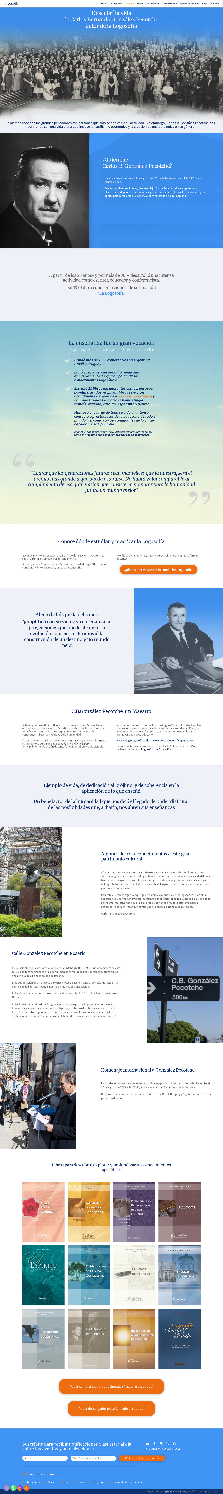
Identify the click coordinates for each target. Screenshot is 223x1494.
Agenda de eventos (189, 4)
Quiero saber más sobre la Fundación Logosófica (158, 569)
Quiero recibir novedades (142, 1458)
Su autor (130, 4)
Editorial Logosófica (135, 396)
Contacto (214, 4)
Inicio (103, 4)
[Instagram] (20, 1488)
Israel (65, 1482)
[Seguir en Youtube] (147, 1444)
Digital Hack (170, 1491)
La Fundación (153, 4)
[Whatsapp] (13, 1488)
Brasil (51, 1482)
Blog (204, 4)
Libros (140, 4)
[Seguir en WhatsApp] (174, 1444)
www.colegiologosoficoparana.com (174, 740)
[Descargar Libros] (27, 1488)
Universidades (170, 4)
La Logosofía (116, 4)
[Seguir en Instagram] (161, 1444)
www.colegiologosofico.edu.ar (134, 740)
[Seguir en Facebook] (154, 1444)
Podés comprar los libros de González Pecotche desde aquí (111, 1386)
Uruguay (97, 1482)
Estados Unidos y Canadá (126, 1482)
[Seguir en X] (168, 1444)
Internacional (33, 1482)
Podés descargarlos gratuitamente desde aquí (111, 1408)
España (80, 1482)
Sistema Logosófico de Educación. (151, 749)
